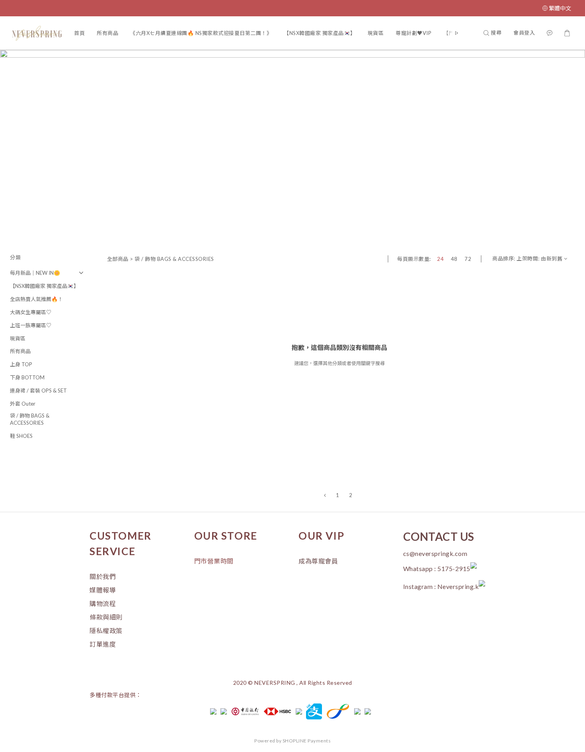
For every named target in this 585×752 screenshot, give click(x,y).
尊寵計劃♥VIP (413, 33)
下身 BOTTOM (27, 377)
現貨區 (376, 33)
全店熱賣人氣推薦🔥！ (36, 299)
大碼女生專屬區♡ (30, 312)
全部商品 (118, 259)
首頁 (79, 33)
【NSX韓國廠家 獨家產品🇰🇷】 (320, 33)
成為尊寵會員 (318, 561)
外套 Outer (22, 403)
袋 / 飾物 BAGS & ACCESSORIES (29, 419)
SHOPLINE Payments (307, 741)
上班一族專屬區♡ (30, 325)
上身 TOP (21, 364)
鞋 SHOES (21, 436)
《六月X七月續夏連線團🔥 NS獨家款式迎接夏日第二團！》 (201, 33)
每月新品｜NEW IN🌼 (35, 273)
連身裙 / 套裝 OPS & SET (38, 390)
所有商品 (107, 33)
